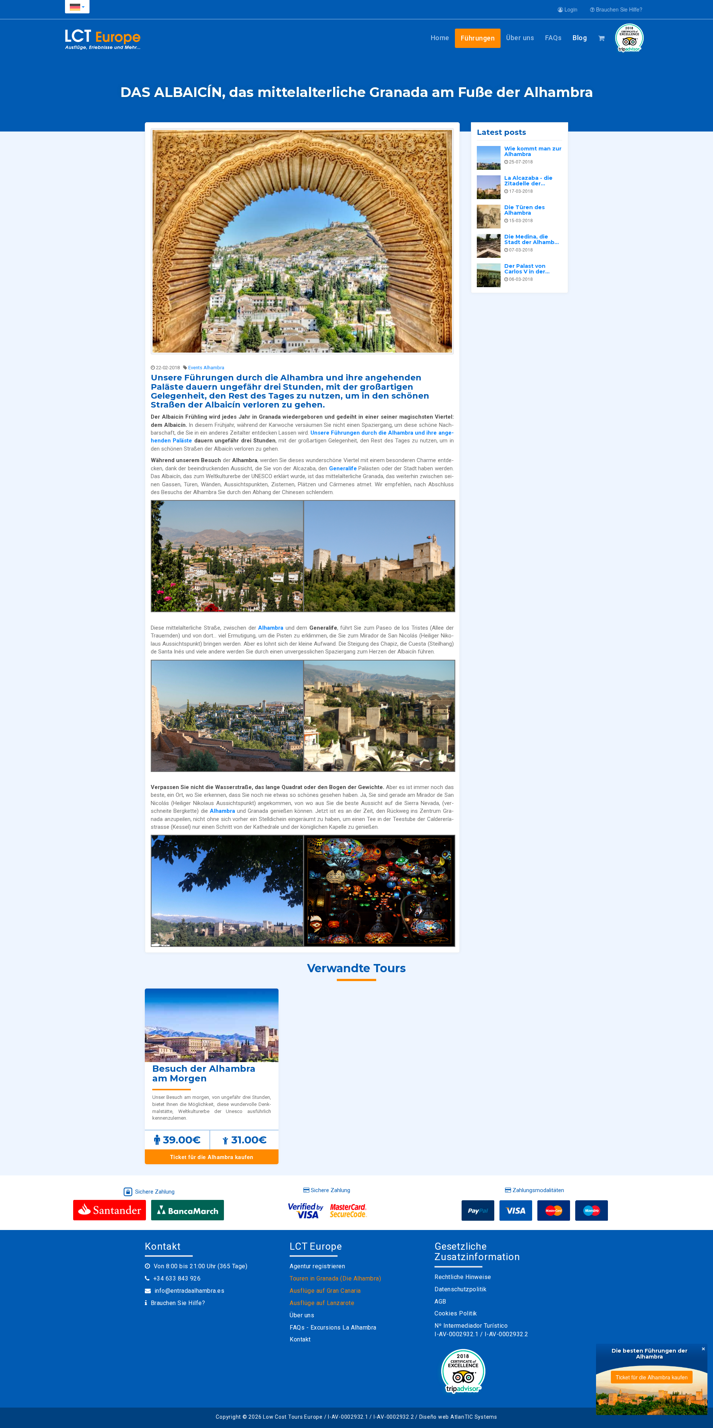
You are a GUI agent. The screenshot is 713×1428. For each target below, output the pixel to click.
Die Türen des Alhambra (524, 210)
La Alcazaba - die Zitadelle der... (528, 181)
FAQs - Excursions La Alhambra (333, 1327)
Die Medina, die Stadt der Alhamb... (531, 239)
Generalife (343, 468)
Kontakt (300, 1339)
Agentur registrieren (317, 1266)
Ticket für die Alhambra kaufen (212, 1157)
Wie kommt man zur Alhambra (532, 151)
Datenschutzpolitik (460, 1289)
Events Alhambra (206, 367)
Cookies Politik (455, 1313)
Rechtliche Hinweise (462, 1277)
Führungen (478, 38)
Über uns (520, 38)
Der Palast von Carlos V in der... (527, 269)
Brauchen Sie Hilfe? (618, 9)
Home (440, 38)
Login (570, 9)
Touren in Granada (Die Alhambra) (335, 1278)
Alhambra (270, 627)
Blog (580, 38)
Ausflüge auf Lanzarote (322, 1303)
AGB (440, 1301)
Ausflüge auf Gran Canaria (325, 1290)
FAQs (553, 38)
